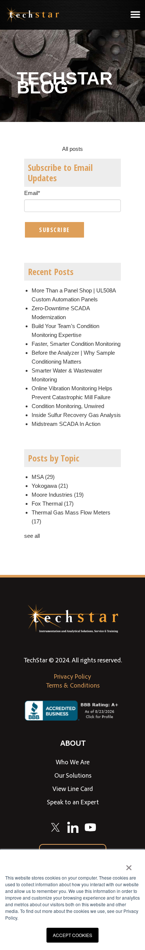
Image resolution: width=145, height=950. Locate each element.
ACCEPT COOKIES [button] (72, 935)
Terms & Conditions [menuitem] (73, 685)
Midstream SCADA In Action (66, 424)
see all (32, 536)
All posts (72, 149)
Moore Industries (58, 494)
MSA (43, 477)
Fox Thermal (53, 503)
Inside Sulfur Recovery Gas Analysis (76, 415)
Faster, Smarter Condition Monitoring (76, 344)
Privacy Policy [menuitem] (72, 676)
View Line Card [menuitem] (72, 788)
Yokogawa (50, 486)
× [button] (129, 865)
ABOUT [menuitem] (73, 743)
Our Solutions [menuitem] (72, 775)
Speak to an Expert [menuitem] (73, 802)
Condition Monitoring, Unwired (68, 406)
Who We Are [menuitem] (73, 762)
